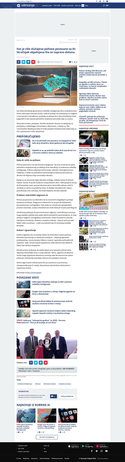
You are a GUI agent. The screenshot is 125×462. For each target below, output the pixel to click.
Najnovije (88, 128)
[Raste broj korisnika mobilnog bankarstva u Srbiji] (83, 239)
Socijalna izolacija (65, 384)
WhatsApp (22, 371)
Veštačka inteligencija (25, 384)
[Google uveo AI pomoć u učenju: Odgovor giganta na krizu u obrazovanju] (23, 294)
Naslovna (19, 40)
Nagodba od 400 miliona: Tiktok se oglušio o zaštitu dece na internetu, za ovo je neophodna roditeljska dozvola (93, 85)
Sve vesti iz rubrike (47, 437)
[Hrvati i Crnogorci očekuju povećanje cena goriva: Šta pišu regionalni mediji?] (83, 246)
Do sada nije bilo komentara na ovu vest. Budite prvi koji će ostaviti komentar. (32, 396)
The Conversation (34, 272)
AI (24, 40)
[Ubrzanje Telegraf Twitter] (100, 1)
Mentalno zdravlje (50, 384)
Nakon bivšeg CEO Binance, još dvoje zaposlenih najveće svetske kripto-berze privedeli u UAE (93, 74)
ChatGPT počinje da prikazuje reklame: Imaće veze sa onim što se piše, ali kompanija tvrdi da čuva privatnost (93, 119)
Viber (29, 371)
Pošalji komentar (67, 396)
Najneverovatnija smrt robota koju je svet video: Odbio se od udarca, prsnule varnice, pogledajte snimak (92, 108)
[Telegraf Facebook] (96, 1)
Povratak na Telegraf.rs (25, 1)
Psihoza (37, 384)
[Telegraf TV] (107, 1)
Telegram (36, 371)
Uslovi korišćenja (21, 376)
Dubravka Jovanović (23, 57)
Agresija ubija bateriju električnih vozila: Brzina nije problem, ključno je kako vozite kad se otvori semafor (93, 97)
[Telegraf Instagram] (103, 1)
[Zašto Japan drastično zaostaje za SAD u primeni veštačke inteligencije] (23, 284)
